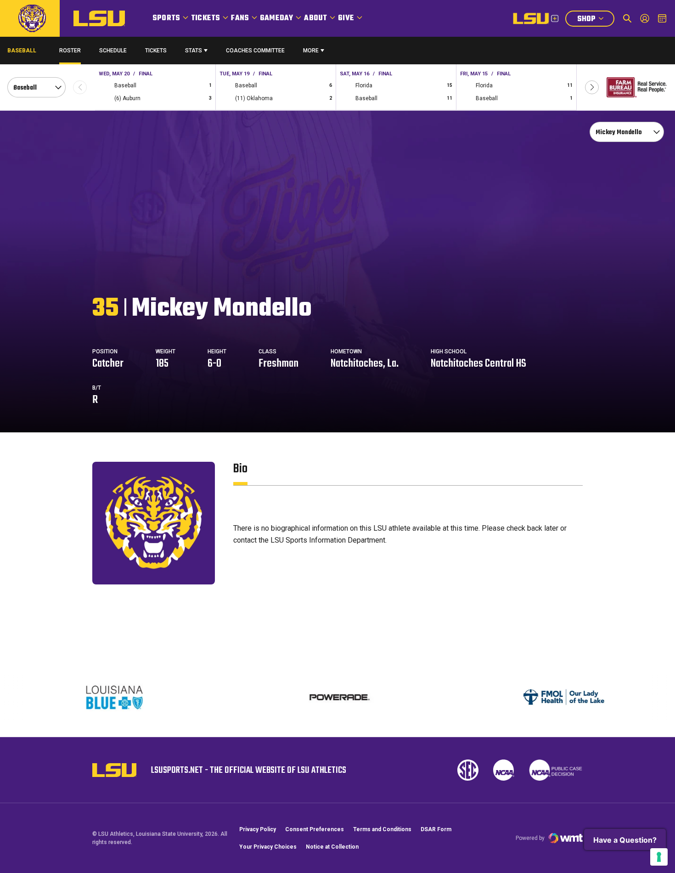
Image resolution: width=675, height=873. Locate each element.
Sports (166, 18)
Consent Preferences (314, 829)
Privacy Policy (257, 829)
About (315, 18)
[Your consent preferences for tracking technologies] (659, 857)
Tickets (205, 18)
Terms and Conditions (382, 829)
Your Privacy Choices (268, 847)
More (311, 50)
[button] (592, 87)
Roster (70, 50)
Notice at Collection (332, 847)
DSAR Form (436, 829)
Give (346, 18)
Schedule (113, 50)
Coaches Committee (255, 50)
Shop (595, 20)
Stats (193, 50)
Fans (240, 18)
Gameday (276, 18)
